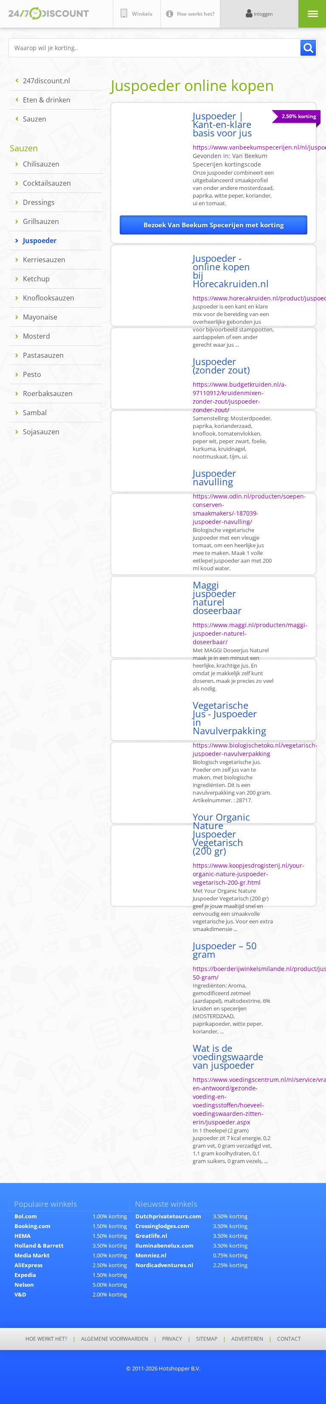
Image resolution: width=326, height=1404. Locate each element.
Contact (289, 1339)
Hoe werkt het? (46, 1339)
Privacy (172, 1339)
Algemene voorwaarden (114, 1339)
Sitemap (206, 1339)
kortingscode (230, 160)
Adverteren (247, 1339)
